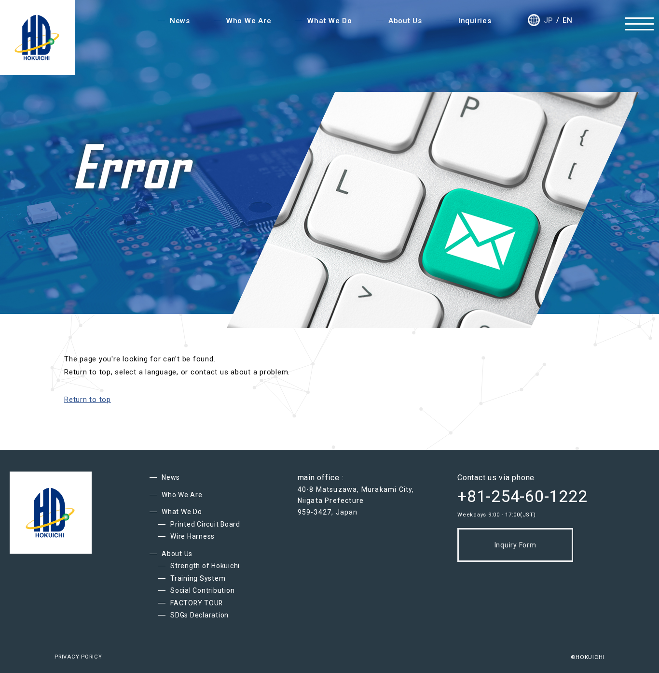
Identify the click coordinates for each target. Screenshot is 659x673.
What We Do (182, 511)
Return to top (87, 399)
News (171, 477)
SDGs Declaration (199, 615)
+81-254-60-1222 (522, 496)
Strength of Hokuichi (205, 566)
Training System (197, 578)
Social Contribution (202, 590)
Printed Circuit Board (205, 524)
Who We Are (182, 495)
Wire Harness (192, 536)
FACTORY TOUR (196, 603)
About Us (177, 554)
